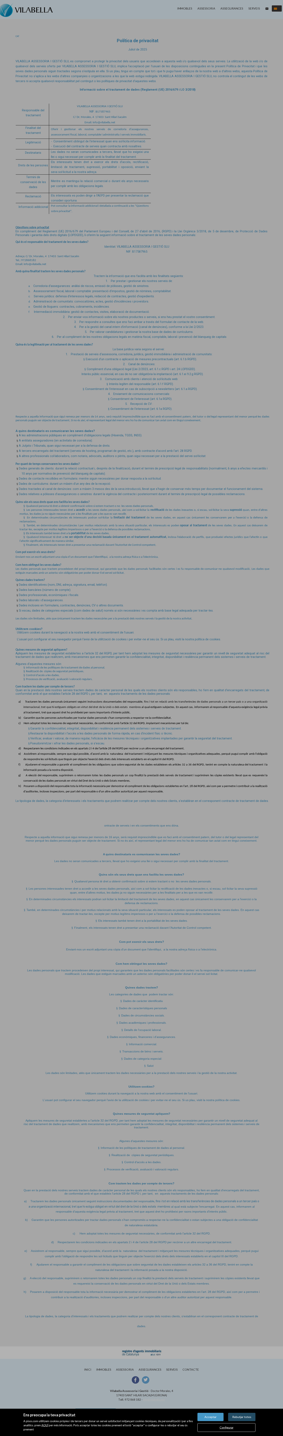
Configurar (226, 1427)
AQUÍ (44, 1425)
